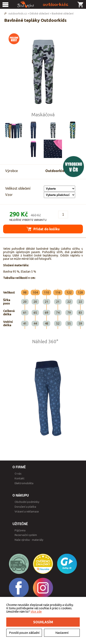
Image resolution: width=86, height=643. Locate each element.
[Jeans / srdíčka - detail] (53, 149)
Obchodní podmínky (27, 501)
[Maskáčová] (53, 130)
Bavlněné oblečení (62, 13)
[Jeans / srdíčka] (33, 149)
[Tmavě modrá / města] (33, 130)
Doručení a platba (25, 506)
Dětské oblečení (39, 13)
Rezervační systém (26, 534)
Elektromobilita (24, 483)
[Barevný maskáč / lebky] (72, 130)
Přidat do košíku (46, 229)
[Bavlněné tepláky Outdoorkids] (43, 71)
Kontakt (19, 478)
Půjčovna (20, 530)
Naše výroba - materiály (29, 539)
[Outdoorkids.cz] (43, 4)
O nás (18, 473)
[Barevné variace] (13, 130)
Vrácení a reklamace (27, 511)
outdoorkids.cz (17, 13)
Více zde (36, 611)
